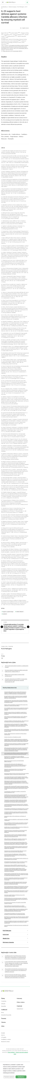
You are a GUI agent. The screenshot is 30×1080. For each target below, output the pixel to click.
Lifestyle (3, 1004)
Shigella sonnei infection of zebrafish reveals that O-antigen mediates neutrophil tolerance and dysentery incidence (15, 713)
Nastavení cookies (5, 1041)
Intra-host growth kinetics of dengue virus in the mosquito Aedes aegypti (14, 895)
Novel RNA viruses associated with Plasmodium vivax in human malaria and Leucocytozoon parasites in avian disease (16, 891)
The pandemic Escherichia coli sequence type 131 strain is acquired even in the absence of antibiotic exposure (16, 809)
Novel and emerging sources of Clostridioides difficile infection (14, 761)
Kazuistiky (3, 1006)
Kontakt (3, 1033)
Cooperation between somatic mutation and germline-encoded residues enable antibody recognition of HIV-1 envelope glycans (16, 812)
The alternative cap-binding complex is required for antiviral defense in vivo (15, 792)
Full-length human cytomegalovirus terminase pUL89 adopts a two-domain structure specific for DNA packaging (15, 831)
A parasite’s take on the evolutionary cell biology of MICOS (15, 817)
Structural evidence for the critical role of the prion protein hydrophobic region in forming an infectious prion (16, 774)
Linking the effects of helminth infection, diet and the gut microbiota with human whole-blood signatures (16, 721)
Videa (2, 1026)
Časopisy (3, 1018)
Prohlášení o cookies (6, 1039)
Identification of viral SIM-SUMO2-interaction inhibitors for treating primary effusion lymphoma (16, 828)
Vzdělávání (4, 1010)
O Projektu (3, 1037)
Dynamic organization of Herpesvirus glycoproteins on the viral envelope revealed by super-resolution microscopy (15, 878)
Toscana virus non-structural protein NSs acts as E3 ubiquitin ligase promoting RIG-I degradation (15, 851)
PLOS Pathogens (20, 6)
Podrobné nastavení (9, 1076)
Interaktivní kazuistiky (6, 1015)
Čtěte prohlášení (11, 1052)
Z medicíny (3, 1001)
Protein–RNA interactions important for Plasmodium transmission (15, 734)
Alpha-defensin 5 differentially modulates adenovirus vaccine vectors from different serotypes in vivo (15, 839)
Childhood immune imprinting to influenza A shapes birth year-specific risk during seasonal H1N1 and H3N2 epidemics (16, 744)
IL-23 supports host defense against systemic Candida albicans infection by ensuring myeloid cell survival (16, 754)
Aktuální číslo (6, 938)
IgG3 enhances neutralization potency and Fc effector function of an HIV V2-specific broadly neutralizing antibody (15, 717)
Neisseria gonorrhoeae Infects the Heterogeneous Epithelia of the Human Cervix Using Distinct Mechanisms (15, 770)
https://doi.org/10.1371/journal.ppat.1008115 (12, 51)
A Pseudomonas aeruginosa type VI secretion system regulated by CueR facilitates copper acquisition (15, 862)
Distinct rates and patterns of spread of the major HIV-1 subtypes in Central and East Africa (16, 705)
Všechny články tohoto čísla (10, 687)
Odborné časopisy (12, 6)
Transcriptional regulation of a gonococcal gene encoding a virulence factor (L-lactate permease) (14, 914)
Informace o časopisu (8, 942)
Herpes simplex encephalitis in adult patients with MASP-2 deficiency (16, 820)
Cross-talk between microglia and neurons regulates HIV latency (16, 926)
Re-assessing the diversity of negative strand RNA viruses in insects (15, 903)
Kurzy (2, 1012)
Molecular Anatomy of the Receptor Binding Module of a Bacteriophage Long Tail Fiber (16, 859)
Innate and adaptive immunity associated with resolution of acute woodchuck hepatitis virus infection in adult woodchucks (16, 922)
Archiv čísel (6, 934)
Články (3, 998)
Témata (3, 1022)
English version (25, 28)
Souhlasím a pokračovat (21, 1077)
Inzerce (3, 1035)
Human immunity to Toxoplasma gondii (12, 737)
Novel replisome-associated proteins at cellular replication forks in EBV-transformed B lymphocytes (15, 906)
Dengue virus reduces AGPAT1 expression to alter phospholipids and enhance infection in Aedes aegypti (15, 866)
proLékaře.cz (8, 2)
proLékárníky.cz (4, 6)
